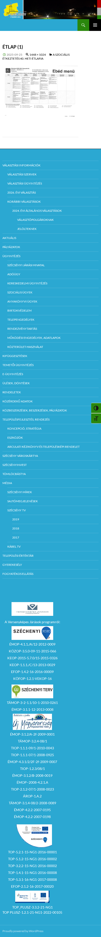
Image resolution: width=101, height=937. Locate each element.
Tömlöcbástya (14, 474)
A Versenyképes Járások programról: (32, 622)
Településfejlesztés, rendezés (26, 419)
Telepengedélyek (20, 319)
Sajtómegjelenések (22, 501)
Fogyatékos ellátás (17, 574)
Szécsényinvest (14, 465)
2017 (15, 537)
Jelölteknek (27, 229)
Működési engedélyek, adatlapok (34, 338)
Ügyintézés (11, 256)
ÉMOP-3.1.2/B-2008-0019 (32, 775)
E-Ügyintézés (12, 374)
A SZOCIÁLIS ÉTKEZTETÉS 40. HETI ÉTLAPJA (36, 56)
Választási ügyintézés (24, 183)
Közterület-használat (25, 347)
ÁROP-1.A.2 (32, 796)
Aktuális (9, 238)
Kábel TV (14, 546)
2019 (15, 519)
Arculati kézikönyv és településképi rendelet (43, 447)
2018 (15, 528)
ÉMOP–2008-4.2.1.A (32, 782)
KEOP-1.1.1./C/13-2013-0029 (32, 665)
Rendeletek (11, 392)
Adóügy (13, 274)
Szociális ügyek (19, 292)
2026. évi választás (21, 192)
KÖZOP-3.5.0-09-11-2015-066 (32, 651)
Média (7, 483)
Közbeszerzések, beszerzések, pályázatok (34, 410)
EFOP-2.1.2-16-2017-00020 (32, 886)
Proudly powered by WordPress (22, 931)
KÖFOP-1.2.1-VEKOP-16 (32, 678)
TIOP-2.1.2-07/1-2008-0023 (32, 789)
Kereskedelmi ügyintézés (27, 283)
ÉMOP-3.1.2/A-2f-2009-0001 (32, 734)
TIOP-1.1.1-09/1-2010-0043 (32, 748)
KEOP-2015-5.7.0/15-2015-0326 (32, 658)
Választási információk (21, 165)
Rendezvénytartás (22, 328)
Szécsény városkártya (20, 456)
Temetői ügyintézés (18, 365)
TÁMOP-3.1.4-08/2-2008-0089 (32, 803)
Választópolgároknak (35, 220)
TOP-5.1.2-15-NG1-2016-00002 (32, 859)
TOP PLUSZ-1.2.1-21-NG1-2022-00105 (32, 912)
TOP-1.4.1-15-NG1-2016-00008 (32, 873)
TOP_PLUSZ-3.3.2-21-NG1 (32, 907)
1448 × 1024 (37, 54)
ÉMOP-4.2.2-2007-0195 (32, 810)
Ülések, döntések (16, 383)
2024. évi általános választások (37, 210)
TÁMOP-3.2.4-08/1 (32, 741)
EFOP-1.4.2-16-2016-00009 (32, 672)
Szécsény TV (16, 510)
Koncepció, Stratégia (24, 428)
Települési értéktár (18, 555)
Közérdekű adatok (17, 401)
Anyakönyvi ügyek (22, 301)
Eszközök (15, 437)
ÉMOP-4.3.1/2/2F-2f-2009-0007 (32, 762)
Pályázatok (11, 247)
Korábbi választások (24, 201)
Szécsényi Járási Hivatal (26, 265)
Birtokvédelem (19, 310)
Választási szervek (22, 174)
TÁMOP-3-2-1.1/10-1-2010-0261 (32, 702)
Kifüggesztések (14, 356)
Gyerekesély (12, 565)
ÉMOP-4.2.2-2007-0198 (32, 817)
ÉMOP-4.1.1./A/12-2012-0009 (32, 644)
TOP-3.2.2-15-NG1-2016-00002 (32, 866)
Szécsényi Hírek (19, 492)
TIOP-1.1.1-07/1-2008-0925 (32, 755)
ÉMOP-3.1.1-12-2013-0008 (32, 709)
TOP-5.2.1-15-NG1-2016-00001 (32, 852)
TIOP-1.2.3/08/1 (32, 768)
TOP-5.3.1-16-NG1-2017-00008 (32, 879)
